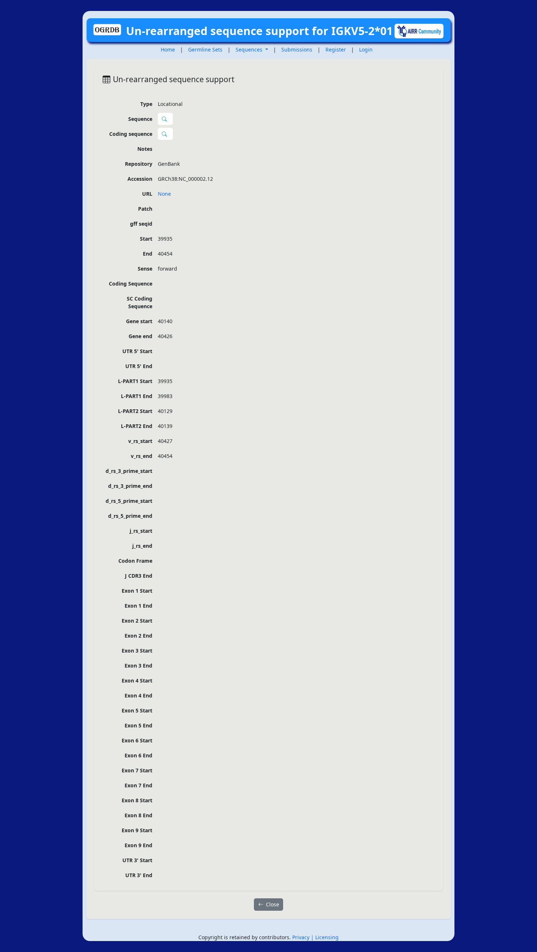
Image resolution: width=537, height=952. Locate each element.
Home (168, 49)
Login (366, 49)
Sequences (250, 49)
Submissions (296, 49)
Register (335, 49)
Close (272, 904)
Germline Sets (205, 49)
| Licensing (325, 937)
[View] (165, 119)
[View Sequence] (165, 134)
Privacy (301, 937)
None (164, 193)
